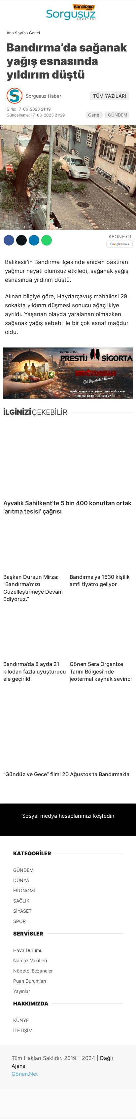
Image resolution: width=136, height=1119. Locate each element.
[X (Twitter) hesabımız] (43, 1108)
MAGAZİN (20, 121)
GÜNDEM (19, 54)
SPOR (16, 107)
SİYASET (19, 80)
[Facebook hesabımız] (22, 1108)
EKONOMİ (20, 94)
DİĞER (16, 147)
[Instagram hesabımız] (65, 1108)
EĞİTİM (17, 134)
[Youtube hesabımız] (86, 1108)
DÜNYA (17, 67)
